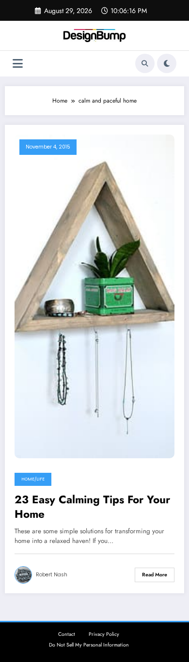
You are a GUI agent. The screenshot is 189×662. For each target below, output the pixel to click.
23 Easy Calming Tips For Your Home (92, 507)
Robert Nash (51, 574)
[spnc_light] (166, 63)
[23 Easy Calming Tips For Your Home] (94, 295)
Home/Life (33, 479)
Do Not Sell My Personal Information (89, 644)
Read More (154, 574)
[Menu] (18, 63)
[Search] (145, 63)
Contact (66, 634)
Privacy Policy (104, 634)
